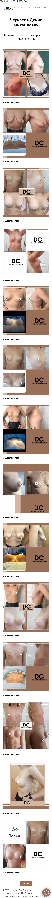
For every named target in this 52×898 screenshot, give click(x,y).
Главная (16, 7)
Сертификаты (25, 7)
